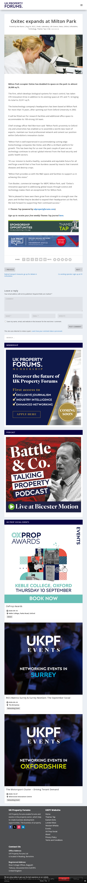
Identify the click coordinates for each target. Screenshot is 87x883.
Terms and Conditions (54, 840)
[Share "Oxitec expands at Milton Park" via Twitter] (28, 259)
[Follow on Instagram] (19, 827)
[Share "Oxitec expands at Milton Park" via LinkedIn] (36, 259)
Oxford (66, 26)
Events (48, 829)
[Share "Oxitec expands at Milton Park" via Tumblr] (32, 259)
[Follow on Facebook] (10, 827)
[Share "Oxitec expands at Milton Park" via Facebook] (24, 259)
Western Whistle (52, 826)
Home (47, 814)
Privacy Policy (51, 837)
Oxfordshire (73, 26)
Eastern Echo (50, 820)
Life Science (54, 26)
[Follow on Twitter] (14, 827)
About (47, 834)
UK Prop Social (51, 832)
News (61, 26)
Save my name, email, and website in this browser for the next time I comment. (34, 321)
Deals (39, 26)
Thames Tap (41, 29)
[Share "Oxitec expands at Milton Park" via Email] (41, 259)
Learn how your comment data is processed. (47, 331)
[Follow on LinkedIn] (23, 827)
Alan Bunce (20, 26)
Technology (32, 29)
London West (50, 823)
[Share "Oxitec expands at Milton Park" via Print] (45, 259)
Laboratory (45, 26)
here (61, 215)
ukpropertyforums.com (44, 209)
